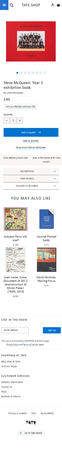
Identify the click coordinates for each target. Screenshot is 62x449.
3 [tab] (25, 73)
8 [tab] (45, 73)
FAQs (3, 391)
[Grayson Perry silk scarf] (15, 219)
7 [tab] (41, 73)
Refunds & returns (10, 396)
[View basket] (58, 5)
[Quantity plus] (20, 120)
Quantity (8, 114)
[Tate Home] (31, 422)
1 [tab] (17, 73)
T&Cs (33, 413)
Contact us (6, 386)
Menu (5, 5)
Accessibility (47, 413)
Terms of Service (30, 344)
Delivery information (12, 382)
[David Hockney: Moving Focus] (46, 260)
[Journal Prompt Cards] (46, 219)
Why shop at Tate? (10, 361)
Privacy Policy (12, 344)
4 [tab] (29, 73)
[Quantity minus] (7, 120)
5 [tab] (33, 73)
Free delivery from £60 (16, 157)
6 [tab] (37, 73)
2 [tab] (21, 73)
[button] (12, 5)
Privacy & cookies (17, 413)
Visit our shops (9, 366)
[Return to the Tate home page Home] (31, 5)
